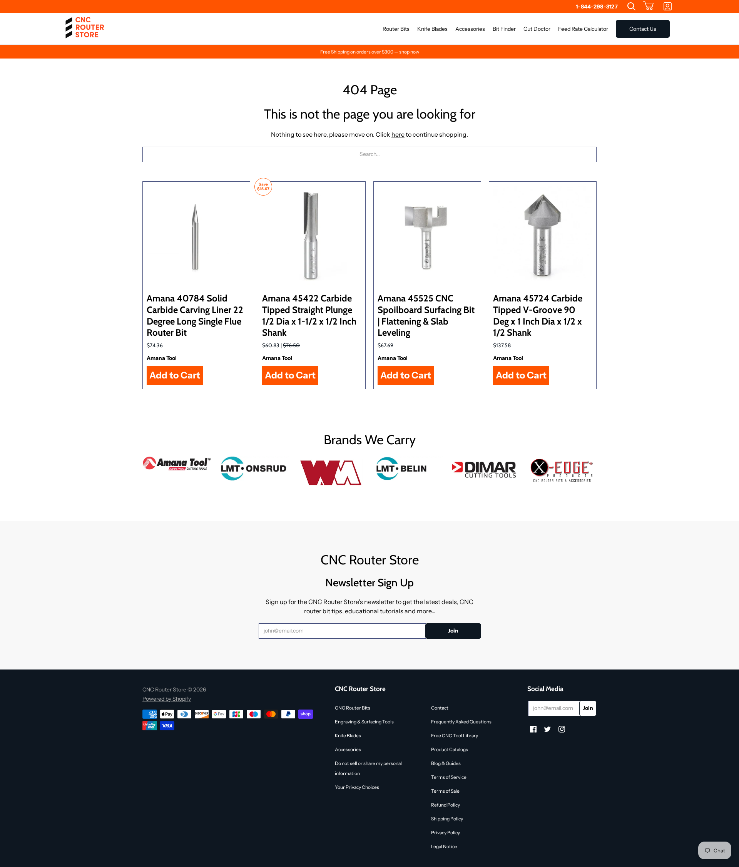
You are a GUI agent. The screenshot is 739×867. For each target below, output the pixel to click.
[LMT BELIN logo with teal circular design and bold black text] (408, 468)
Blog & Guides (446, 763)
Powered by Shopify (166, 698)
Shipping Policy (447, 819)
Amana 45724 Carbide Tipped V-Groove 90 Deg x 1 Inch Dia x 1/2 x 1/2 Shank (537, 315)
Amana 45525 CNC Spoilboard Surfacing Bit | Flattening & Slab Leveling (426, 315)
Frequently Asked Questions (461, 722)
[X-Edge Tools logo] (562, 471)
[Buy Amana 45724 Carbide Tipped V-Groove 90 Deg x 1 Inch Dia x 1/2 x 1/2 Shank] (542, 235)
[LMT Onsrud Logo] (254, 468)
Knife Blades (348, 735)
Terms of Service (448, 777)
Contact (439, 708)
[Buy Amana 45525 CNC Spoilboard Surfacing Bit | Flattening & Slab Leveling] (427, 235)
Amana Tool (162, 358)
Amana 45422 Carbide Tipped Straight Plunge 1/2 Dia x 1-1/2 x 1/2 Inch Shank (309, 315)
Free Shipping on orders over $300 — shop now (369, 52)
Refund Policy (445, 805)
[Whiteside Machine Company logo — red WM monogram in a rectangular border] (331, 473)
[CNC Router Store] (84, 29)
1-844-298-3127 (597, 6)
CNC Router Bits (352, 708)
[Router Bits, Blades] (485, 468)
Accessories (348, 749)
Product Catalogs (449, 749)
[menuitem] (631, 6)
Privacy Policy (445, 832)
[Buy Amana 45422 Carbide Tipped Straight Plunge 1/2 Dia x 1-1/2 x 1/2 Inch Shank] (311, 235)
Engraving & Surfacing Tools (364, 722)
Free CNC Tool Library (454, 735)
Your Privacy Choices (357, 787)
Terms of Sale (445, 791)
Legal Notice (444, 846)
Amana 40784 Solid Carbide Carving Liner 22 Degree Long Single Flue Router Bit (195, 315)
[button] (648, 6)
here (398, 134)
